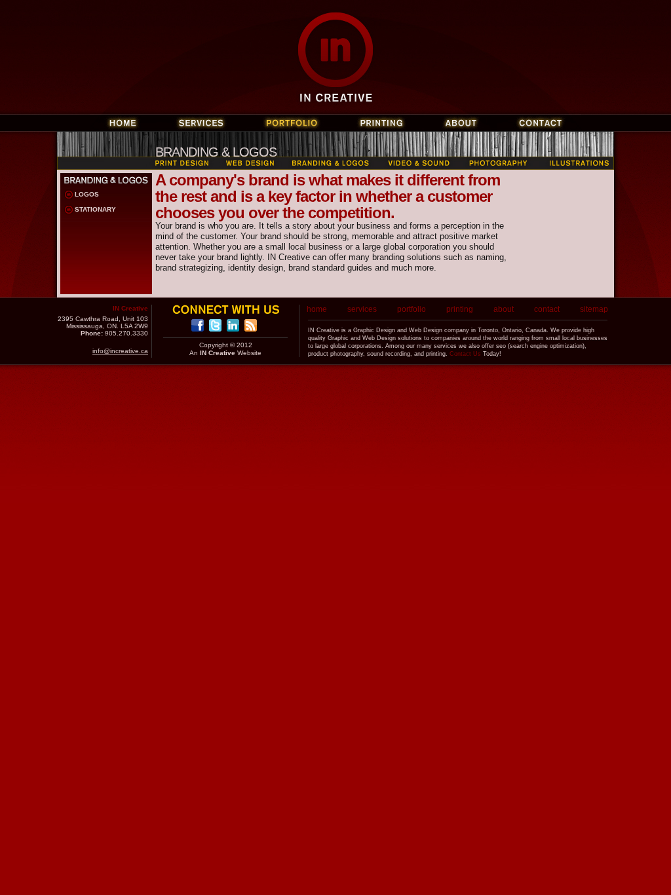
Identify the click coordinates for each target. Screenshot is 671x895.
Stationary (95, 209)
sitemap (594, 309)
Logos (87, 194)
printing (459, 309)
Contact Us (465, 354)
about (503, 309)
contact (547, 309)
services (362, 309)
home (317, 309)
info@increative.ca (120, 350)
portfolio (411, 309)
